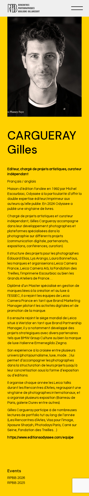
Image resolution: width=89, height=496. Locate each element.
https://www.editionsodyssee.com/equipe (40, 437)
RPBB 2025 (16, 483)
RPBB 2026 (16, 478)
